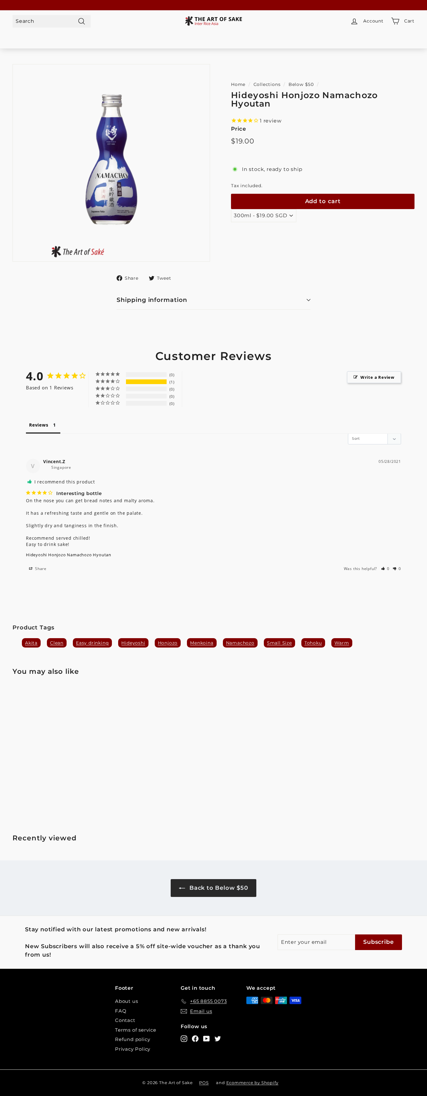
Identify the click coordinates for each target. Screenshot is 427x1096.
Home (238, 84)
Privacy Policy (132, 1049)
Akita (31, 643)
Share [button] (40, 568)
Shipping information (152, 299)
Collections (267, 84)
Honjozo (168, 643)
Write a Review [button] (377, 377)
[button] (385, 568)
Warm (341, 643)
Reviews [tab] (38, 425)
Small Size (279, 643)
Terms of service (135, 1030)
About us (126, 1001)
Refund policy (132, 1039)
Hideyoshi (133, 643)
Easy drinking (92, 643)
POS (203, 1082)
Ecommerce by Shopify (252, 1082)
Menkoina (201, 643)
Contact (125, 1020)
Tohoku (313, 643)
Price (238, 129)
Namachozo (240, 643)
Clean (56, 643)
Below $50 (301, 84)
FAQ (120, 1011)
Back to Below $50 (218, 887)
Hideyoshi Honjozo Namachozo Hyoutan (68, 555)
